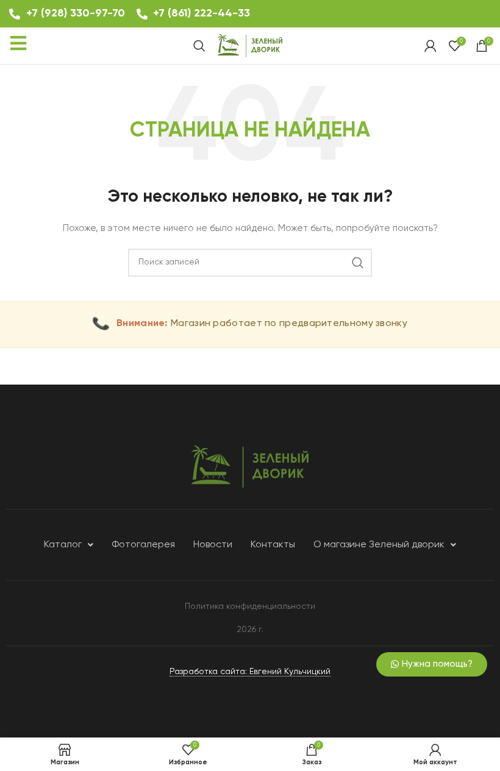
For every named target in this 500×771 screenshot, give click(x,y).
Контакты (273, 545)
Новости (212, 545)
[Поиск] (199, 46)
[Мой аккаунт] (430, 46)
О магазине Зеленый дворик (379, 545)
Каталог (63, 545)
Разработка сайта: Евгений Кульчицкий (250, 671)
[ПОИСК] (358, 263)
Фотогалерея (143, 545)
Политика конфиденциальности (250, 606)
